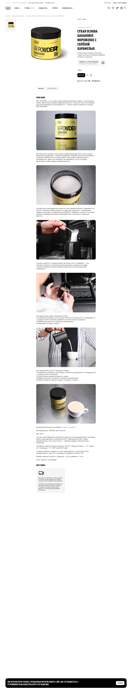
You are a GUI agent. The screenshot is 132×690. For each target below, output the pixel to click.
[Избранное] (113, 7)
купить (16, 8)
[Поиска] (108, 7)
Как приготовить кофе (35, 2)
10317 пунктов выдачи (20, 2)
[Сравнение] (117, 7)
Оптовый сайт (49, 2)
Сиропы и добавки (69, 427)
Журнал (55, 8)
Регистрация (122, 2)
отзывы (29, 8)
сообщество (43, 8)
